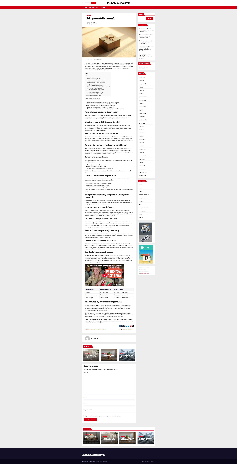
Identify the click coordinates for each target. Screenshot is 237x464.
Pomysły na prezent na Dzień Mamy (93, 78)
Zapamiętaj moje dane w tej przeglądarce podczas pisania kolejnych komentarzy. (103, 416)
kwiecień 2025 (142, 106)
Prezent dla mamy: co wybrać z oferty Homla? (95, 82)
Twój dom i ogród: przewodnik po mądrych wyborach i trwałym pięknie (146, 42)
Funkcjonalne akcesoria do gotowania (96, 85)
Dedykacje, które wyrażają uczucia (95, 93)
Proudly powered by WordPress (88, 461)
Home (85, 7)
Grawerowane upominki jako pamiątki (96, 92)
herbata (141, 184)
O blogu (103, 7)
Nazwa (85, 397)
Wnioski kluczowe (92, 76)
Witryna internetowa (88, 409)
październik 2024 (143, 119)
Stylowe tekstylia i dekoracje (94, 84)
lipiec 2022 (141, 152)
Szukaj (141, 14)
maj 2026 (141, 87)
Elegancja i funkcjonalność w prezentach (96, 81)
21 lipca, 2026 (143, 441)
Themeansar (104, 461)
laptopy (141, 191)
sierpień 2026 (142, 77)
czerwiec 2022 (142, 155)
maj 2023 (141, 146)
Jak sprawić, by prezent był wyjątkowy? (94, 95)
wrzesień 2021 (142, 175)
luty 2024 (141, 136)
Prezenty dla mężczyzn (118, 3)
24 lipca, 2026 (107, 441)
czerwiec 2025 (142, 100)
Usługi (140, 214)
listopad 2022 (142, 149)
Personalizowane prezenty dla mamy (93, 91)
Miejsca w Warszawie (144, 194)
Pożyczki (141, 204)
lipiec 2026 (141, 80)
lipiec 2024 (141, 126)
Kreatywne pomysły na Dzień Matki (95, 88)
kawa (140, 188)
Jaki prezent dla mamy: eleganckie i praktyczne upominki (98, 86)
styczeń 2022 (142, 165)
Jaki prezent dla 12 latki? (126, 329)
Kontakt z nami (93, 7)
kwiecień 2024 (142, 133)
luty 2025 (141, 110)
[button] (154, 7)
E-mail (85, 403)
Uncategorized (142, 211)
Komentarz (86, 372)
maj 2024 (141, 129)
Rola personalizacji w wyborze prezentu (96, 89)
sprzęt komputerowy (143, 207)
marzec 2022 (142, 159)
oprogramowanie (143, 197)
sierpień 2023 (142, 139)
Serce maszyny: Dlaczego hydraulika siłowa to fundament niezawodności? (146, 30)
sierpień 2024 (142, 123)
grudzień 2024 (142, 113)
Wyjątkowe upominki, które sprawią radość (97, 79)
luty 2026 (141, 93)
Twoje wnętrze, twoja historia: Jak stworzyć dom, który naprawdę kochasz (146, 36)
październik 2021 (143, 172)
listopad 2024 (142, 116)
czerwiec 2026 (142, 83)
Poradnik (88, 15)
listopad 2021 (142, 169)
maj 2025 (141, 103)
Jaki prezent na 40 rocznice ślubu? (95, 329)
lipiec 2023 (141, 142)
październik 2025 (143, 97)
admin (94, 22)
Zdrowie (141, 217)
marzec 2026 (142, 90)
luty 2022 (141, 162)
